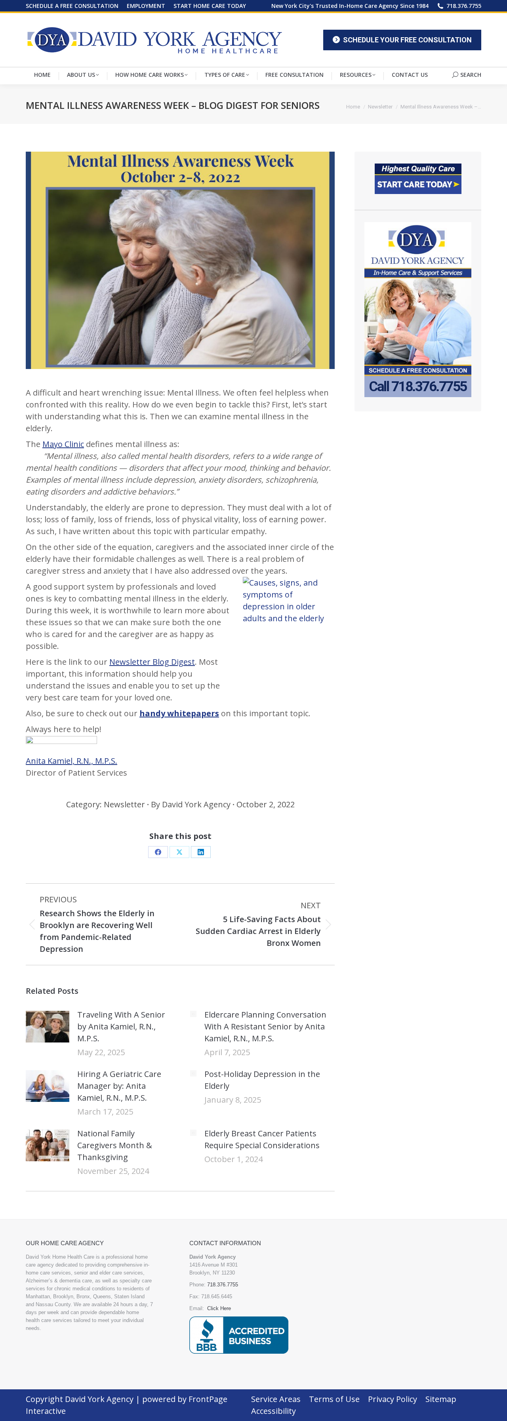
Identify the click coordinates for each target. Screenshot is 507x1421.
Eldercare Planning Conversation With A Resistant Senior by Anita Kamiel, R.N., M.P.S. (265, 1026)
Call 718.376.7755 (418, 387)
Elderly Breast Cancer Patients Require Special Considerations (262, 1139)
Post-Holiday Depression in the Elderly (262, 1080)
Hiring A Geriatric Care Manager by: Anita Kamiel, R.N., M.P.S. (119, 1086)
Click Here (219, 1308)
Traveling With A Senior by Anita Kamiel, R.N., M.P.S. (121, 1026)
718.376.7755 (463, 6)
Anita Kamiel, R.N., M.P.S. (71, 760)
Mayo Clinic (63, 444)
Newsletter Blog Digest (152, 661)
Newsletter (124, 804)
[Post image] (47, 1026)
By (191, 804)
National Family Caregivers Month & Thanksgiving (114, 1145)
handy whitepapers (179, 713)
